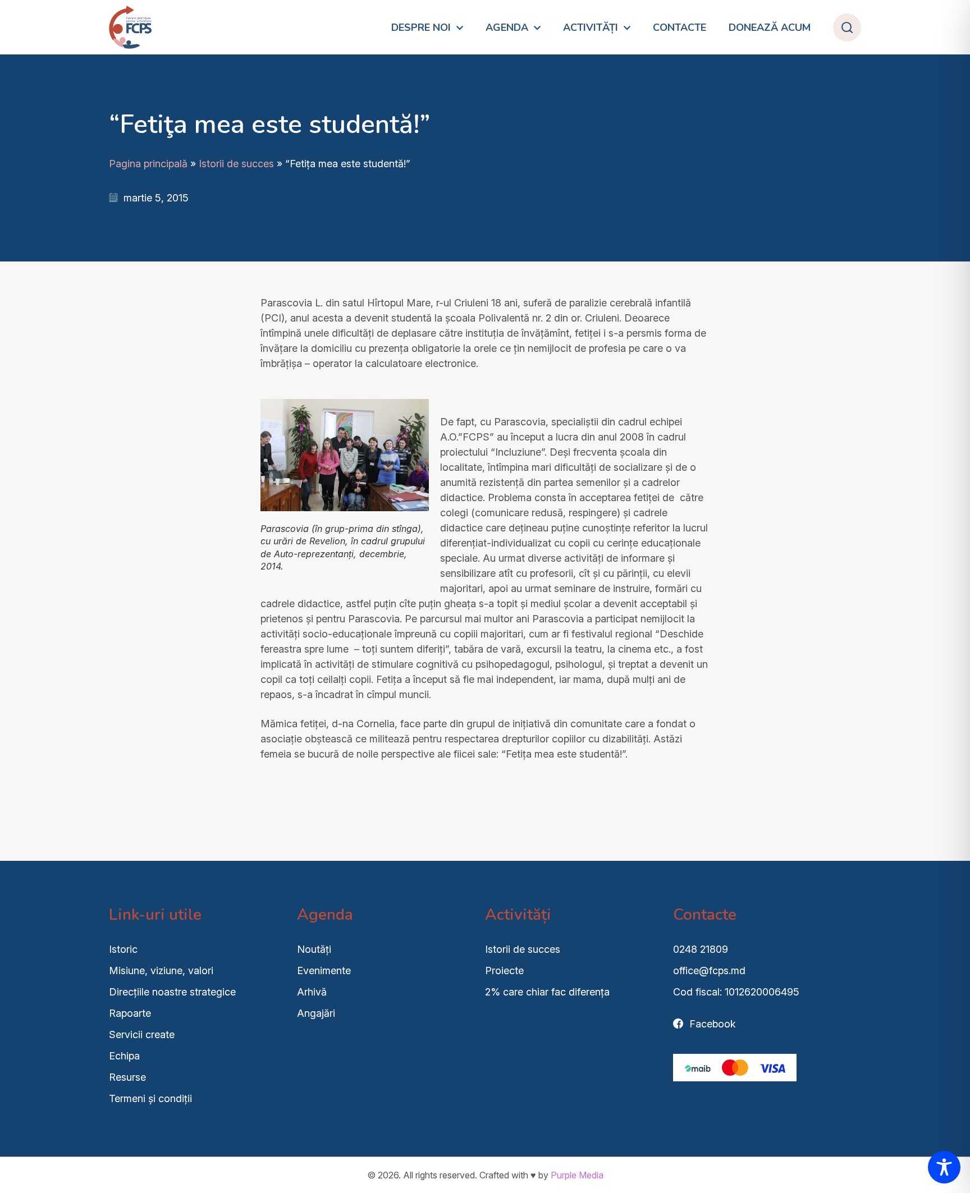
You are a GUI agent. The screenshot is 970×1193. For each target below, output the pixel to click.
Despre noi (421, 27)
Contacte (679, 27)
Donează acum (770, 27)
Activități (590, 27)
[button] (847, 27)
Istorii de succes (236, 163)
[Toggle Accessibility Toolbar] (944, 1167)
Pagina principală (148, 163)
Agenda (507, 27)
